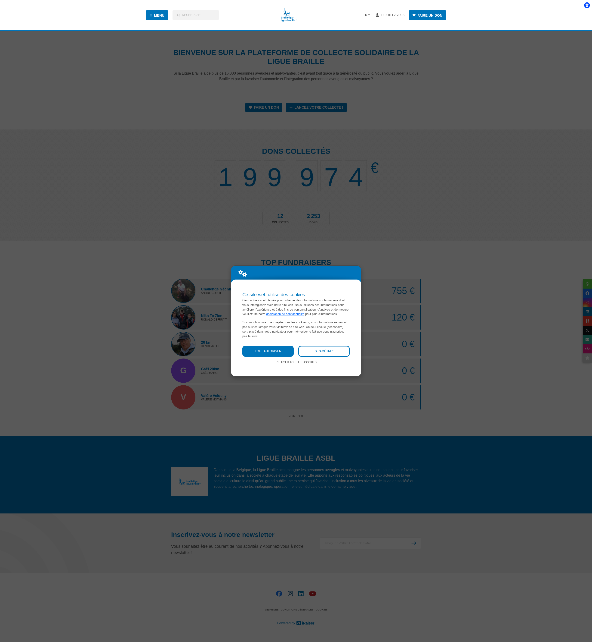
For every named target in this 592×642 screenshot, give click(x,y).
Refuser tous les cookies (296, 362)
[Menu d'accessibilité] (587, 5)
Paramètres (324, 351)
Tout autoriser (268, 351)
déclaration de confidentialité (285, 314)
